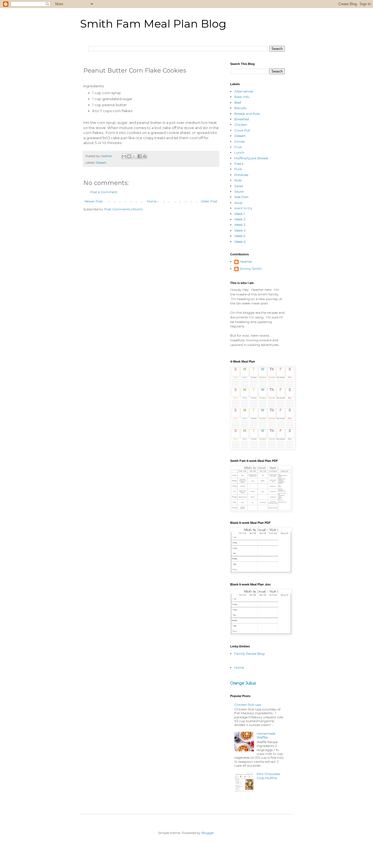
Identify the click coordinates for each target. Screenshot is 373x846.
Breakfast (241, 119)
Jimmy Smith (251, 269)
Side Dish (241, 197)
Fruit (238, 147)
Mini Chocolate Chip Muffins (268, 776)
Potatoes (241, 175)
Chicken (240, 124)
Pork (238, 169)
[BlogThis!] (129, 156)
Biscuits (240, 108)
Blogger (208, 833)
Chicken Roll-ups (247, 704)
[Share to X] (134, 156)
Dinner (239, 141)
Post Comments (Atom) (123, 209)
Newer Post (94, 201)
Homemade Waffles (266, 735)
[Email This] (124, 156)
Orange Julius (243, 683)
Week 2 (239, 219)
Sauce (239, 191)
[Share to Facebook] (139, 156)
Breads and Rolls (247, 114)
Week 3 (239, 225)
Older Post (209, 201)
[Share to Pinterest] (144, 156)
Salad (238, 186)
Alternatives (243, 91)
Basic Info (241, 97)
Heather (246, 262)
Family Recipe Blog (249, 653)
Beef (237, 102)
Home (151, 201)
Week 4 (240, 230)
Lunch (239, 152)
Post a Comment (103, 192)
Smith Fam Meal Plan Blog (153, 23)
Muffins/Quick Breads (251, 158)
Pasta (238, 164)
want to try (243, 208)
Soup (238, 203)
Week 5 (239, 236)
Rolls (238, 180)
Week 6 (239, 242)
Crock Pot (242, 130)
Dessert (101, 163)
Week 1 (239, 214)
